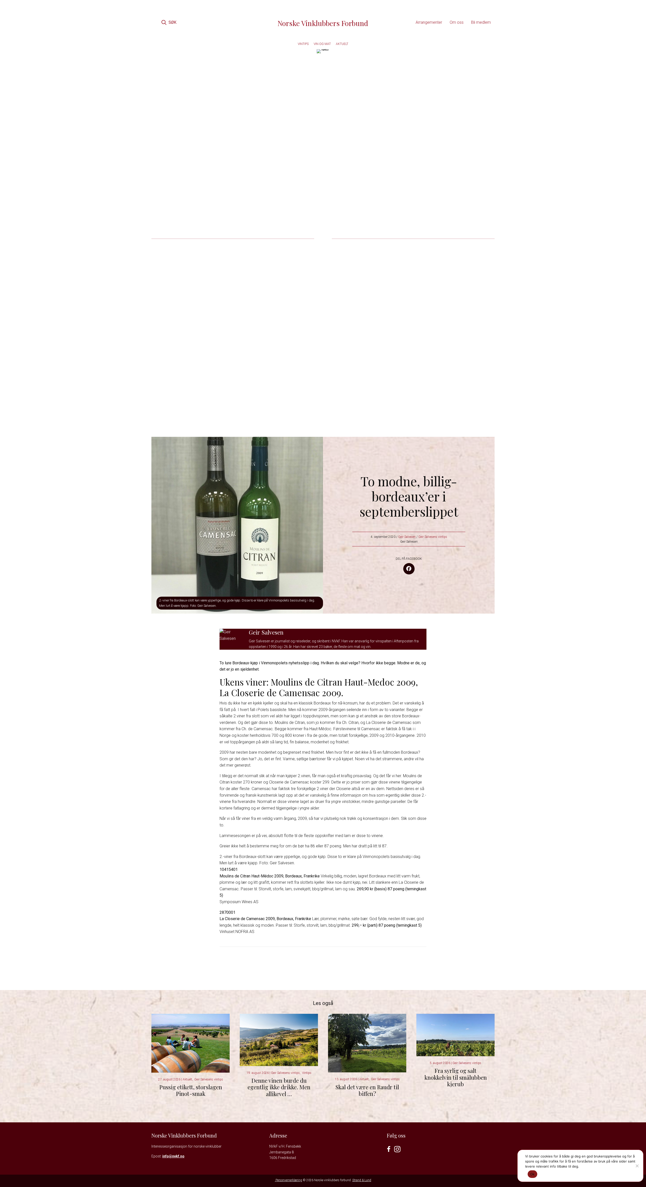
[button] (168, 22)
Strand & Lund (361, 1180)
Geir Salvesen (407, 537)
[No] (636, 1165)
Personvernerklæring (288, 1180)
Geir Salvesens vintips (432, 537)
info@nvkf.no (173, 1156)
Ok (532, 1174)
